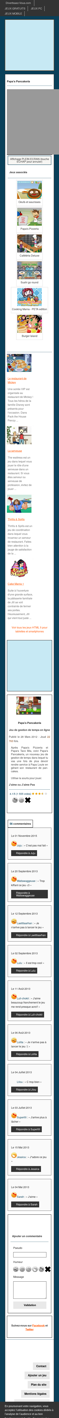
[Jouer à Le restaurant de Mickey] (19, 372)
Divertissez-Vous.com (18, 3)
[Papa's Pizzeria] (29, 208)
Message (18, 1277)
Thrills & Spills (16, 519)
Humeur (18, 1262)
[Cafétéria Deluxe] (29, 235)
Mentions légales (35, 1394)
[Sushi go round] (29, 261)
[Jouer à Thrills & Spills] (19, 512)
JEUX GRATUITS (15, 8)
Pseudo (17, 1248)
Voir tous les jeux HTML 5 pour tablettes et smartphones (29, 629)
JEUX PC (36, 8)
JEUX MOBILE (13, 13)
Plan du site (38, 1384)
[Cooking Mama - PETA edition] (29, 288)
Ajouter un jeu (37, 1375)
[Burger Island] (29, 315)
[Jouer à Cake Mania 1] (19, 577)
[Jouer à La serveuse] (19, 444)
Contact (41, 1366)
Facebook (38, 1325)
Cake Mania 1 (16, 584)
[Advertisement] (29, 45)
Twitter (29, 1329)
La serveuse (15, 451)
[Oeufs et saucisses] (29, 181)
